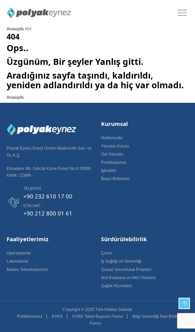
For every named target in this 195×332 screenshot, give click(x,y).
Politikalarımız (113, 162)
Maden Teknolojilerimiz (27, 269)
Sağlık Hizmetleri (116, 286)
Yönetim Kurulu (115, 146)
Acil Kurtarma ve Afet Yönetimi (128, 278)
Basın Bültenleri (115, 179)
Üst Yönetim (112, 154)
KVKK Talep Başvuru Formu (97, 316)
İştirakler (108, 170)
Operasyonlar (19, 253)
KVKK (57, 316)
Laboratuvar (17, 261)
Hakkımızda (111, 138)
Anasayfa (15, 29)
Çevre (106, 253)
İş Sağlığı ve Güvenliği (121, 261)
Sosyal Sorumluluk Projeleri (126, 269)
